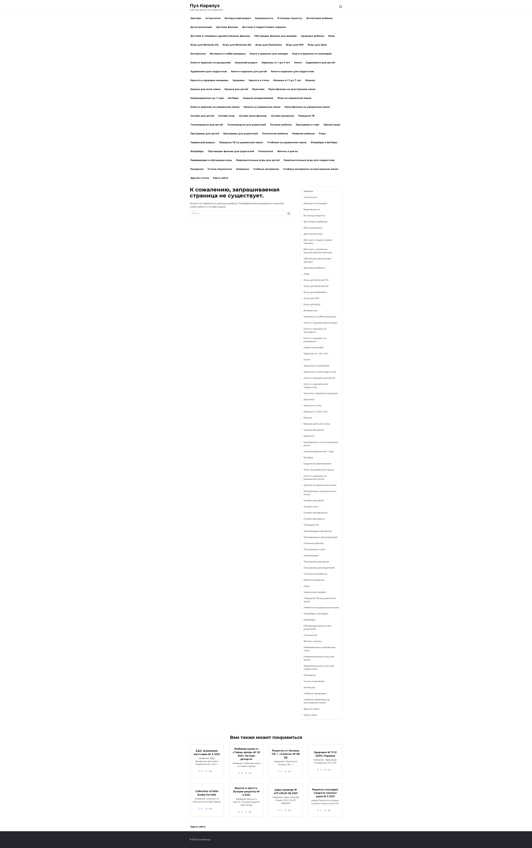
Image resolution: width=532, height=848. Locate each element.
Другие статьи (199, 178)
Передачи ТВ (306, 116)
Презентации (332, 124)
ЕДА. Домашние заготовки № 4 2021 (207, 752)
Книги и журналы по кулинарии (312, 53)
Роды (322, 133)
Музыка (310, 80)
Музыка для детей (236, 89)
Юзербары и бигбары (324, 142)
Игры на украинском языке (294, 98)
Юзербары (197, 151)
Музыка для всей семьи (205, 89)
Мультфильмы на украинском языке (307, 107)
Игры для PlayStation (268, 45)
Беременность (264, 18)
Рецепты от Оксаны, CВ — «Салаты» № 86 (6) (286, 754)
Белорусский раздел (238, 18)
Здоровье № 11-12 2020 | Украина (325, 754)
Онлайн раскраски (282, 116)
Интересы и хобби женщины (228, 53)
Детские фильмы (227, 27)
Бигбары (233, 98)
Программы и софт (307, 124)
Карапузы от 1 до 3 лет (276, 62)
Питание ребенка (281, 124)
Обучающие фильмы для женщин (275, 36)
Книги (298, 62)
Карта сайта (220, 178)
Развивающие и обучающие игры (211, 160)
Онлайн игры (226, 116)
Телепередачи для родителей (246, 124)
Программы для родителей (240, 133)
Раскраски (196, 169)
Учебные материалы (266, 169)
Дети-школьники (201, 27)
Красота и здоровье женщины (209, 80)
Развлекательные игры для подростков (309, 160)
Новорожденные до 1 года (207, 98)
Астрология (213, 18)
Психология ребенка (275, 133)
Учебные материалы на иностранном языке (310, 169)
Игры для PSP (295, 45)
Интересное (198, 53)
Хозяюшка (242, 169)
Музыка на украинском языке (262, 107)
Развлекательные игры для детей (258, 160)
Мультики (258, 89)
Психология (265, 151)
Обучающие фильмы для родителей (231, 151)
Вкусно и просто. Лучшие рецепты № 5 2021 (246, 791)
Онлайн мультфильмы (253, 116)
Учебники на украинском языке (287, 142)
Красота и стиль (259, 80)
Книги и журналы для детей (249, 71)
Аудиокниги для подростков (208, 71)
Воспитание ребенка (319, 18)
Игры (331, 36)
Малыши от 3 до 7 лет (287, 80)
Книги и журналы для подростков (292, 71)
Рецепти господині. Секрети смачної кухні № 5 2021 (325, 793)
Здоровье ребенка (312, 36)
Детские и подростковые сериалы (264, 27)
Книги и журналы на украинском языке (215, 107)
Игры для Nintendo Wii (237, 45)
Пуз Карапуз (205, 5)
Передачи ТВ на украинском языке (241, 142)
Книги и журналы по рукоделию (210, 62)
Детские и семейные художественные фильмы (220, 36)
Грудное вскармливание (258, 98)
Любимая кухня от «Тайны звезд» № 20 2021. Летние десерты (246, 754)
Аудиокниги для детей (320, 62)
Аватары (195, 18)
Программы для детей (204, 133)
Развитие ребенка (303, 133)
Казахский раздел (246, 62)
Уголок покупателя (220, 169)
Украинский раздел (202, 142)
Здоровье (238, 80)
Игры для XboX (317, 45)
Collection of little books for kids (206, 793)
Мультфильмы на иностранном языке (292, 89)
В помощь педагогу (290, 18)
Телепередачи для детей (206, 124)
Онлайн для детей (202, 116)
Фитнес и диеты (287, 151)
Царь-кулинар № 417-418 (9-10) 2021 (286, 791)
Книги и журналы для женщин (269, 53)
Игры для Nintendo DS (204, 45)
